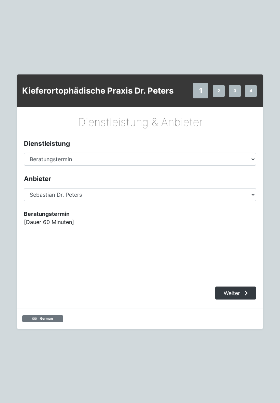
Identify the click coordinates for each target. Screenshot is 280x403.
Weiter (233, 293)
